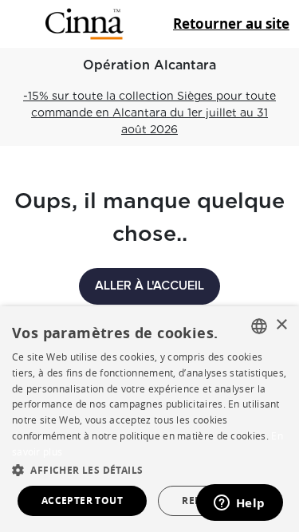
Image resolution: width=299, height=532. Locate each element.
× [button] (281, 325)
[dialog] (149, 419)
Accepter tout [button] (82, 500)
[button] (149, 469)
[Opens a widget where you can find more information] (239, 504)
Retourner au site (231, 23)
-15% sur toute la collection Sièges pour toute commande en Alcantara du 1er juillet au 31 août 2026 (149, 112)
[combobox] (259, 326)
